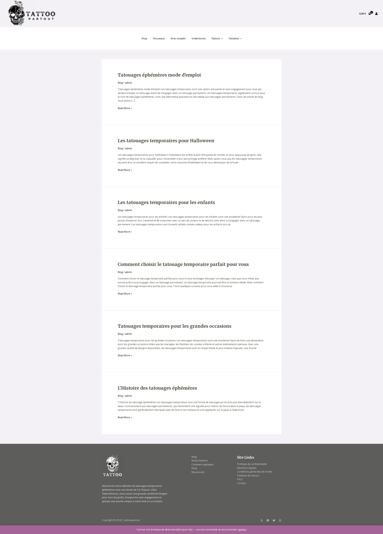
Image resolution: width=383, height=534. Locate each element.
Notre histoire (200, 460)
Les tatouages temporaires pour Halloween (166, 140)
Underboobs (199, 38)
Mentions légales (246, 468)
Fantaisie (234, 38)
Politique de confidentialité (252, 464)
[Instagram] (280, 520)
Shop (144, 38)
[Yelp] (261, 520)
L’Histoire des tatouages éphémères (157, 388)
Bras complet (178, 38)
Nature (216, 38)
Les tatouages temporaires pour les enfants (166, 202)
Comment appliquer (203, 464)
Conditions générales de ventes (254, 471)
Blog (120, 82)
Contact (241, 483)
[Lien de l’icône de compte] (376, 13)
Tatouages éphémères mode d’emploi (159, 75)
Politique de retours (248, 475)
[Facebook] (268, 520)
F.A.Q (240, 479)
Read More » (125, 108)
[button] (221, 38)
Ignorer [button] (242, 529)
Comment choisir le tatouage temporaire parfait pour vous (183, 264)
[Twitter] (274, 520)
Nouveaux (159, 38)
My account (198, 472)
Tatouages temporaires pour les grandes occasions (174, 326)
